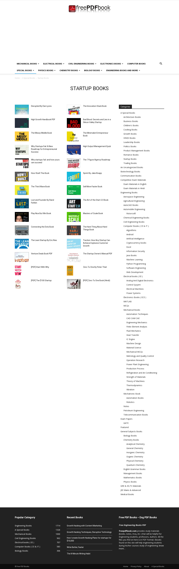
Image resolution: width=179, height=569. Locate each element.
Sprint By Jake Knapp (92, 173)
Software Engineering (136, 268)
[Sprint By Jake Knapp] (74, 177)
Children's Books (131, 125)
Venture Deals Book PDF (41, 254)
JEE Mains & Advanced (131, 490)
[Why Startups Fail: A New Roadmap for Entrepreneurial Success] (22, 150)
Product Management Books (136, 150)
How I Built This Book (40, 173)
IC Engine (130, 339)
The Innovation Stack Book (95, 106)
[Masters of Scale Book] (74, 217)
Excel (128, 247)
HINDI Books (129, 138)
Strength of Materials (136, 377)
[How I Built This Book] (22, 177)
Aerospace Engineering (133, 196)
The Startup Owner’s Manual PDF (97, 254)
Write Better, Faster (75, 547)
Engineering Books (129, 192)
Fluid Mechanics (133, 330)
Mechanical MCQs (134, 351)
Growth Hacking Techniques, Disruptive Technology (89, 532)
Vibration (130, 389)
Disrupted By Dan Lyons (41, 106)
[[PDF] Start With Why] (18, 270)
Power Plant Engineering (137, 364)
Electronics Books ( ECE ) (134, 297)
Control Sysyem (133, 284)
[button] (160, 64)
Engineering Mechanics (136, 322)
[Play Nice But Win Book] (22, 217)
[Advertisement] (89, 39)
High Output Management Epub (97, 146)
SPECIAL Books (24, 70)
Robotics (130, 402)
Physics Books (45, 70)
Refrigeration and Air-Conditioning (141, 372)
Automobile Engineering (134, 209)
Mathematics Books (132, 477)
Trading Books (130, 163)
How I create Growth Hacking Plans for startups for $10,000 (89, 539)
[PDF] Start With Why (40, 267)
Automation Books (135, 398)
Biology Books (92, 70)
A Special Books (28, 78)
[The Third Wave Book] (22, 190)
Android (129, 234)
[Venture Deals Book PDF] (22, 257)
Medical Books (127, 494)
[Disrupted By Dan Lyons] (22, 109)
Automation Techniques (137, 314)
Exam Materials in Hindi (134, 188)
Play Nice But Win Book (41, 213)
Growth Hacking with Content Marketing (84, 526)
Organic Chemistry (134, 456)
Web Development (134, 272)
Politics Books (129, 146)
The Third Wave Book (40, 186)
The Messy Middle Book (41, 133)
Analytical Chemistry (135, 444)
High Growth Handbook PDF (43, 119)
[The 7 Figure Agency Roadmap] (74, 163)
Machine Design (133, 343)
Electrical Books (52, 63)
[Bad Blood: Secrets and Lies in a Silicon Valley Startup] (74, 123)
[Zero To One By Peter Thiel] (70, 271)
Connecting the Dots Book (42, 227)
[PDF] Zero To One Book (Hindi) (96, 280)
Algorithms (131, 230)
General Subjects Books (131, 431)
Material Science (133, 347)
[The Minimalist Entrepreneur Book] (74, 136)
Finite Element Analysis (136, 326)
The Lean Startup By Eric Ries (44, 240)
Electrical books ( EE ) (133, 276)
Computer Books (136, 63)
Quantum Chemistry (135, 465)
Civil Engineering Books (81, 63)
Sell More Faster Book (92, 186)
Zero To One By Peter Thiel (95, 267)
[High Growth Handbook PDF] (22, 123)
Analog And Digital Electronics (139, 280)
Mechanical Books (27, 63)
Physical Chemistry (134, 460)
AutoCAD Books (130, 205)
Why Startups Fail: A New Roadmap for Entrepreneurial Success (44, 149)
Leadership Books (131, 142)
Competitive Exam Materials (133, 180)
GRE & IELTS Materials (131, 486)
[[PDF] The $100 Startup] (18, 284)
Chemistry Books (69, 70)
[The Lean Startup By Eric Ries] (22, 244)
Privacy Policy (136, 566)
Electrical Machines (135, 289)
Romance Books (131, 154)
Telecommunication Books (135, 414)
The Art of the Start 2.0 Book (95, 200)
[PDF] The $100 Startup (41, 280)
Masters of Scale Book (93, 213)
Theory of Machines (135, 381)
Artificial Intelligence (135, 238)
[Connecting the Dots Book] (22, 230)
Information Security (135, 251)
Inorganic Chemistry (135, 452)
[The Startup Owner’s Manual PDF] (74, 257)
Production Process (135, 368)
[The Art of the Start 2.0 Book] (74, 203)
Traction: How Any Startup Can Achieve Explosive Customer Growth (96, 243)
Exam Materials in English (134, 184)
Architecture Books (132, 117)
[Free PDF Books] (89, 9)
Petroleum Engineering (133, 410)
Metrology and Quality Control (140, 356)
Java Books (131, 255)
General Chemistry (134, 448)
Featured (125, 427)
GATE (126, 423)
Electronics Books (110, 63)
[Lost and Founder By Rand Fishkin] (22, 203)
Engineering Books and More (122, 70)
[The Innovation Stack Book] (74, 109)
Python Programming (136, 263)
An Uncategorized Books (132, 167)
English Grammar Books (134, 469)
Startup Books (129, 159)
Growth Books (130, 133)
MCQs (126, 305)
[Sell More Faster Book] (74, 190)
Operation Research (135, 360)
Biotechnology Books (130, 171)
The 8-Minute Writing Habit (78, 554)
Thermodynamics (134, 385)
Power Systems (133, 293)
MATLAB (127, 301)
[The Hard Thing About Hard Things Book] (74, 230)
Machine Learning (134, 259)
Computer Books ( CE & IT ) (136, 226)
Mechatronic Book (131, 393)
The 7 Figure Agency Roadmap (96, 160)
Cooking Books (130, 129)
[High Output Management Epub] (74, 150)
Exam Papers (126, 419)
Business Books (130, 121)
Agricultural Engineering (134, 201)
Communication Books (131, 175)
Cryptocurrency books (136, 242)
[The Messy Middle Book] (22, 136)
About (146, 566)
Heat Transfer (132, 335)
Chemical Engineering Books (136, 217)
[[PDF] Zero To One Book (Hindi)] (74, 284)
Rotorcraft (131, 213)
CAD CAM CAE (133, 318)
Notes (126, 406)
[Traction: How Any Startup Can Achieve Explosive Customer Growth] (74, 244)
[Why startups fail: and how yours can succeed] (22, 163)
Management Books (132, 473)
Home (17, 78)
